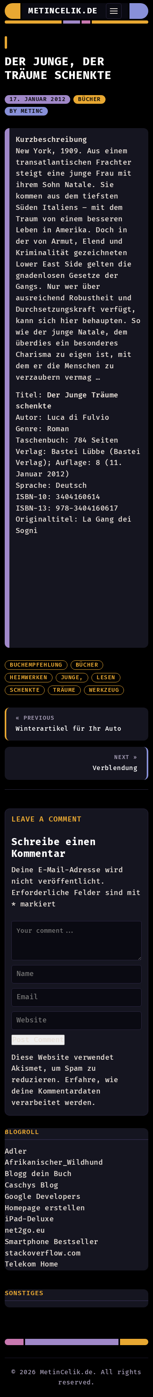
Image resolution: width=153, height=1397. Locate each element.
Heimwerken (28, 677)
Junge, (72, 677)
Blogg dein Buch (38, 1173)
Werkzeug (104, 690)
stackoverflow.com (42, 1253)
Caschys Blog (31, 1185)
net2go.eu (25, 1230)
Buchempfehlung (36, 665)
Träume (64, 690)
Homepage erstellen (45, 1208)
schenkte (25, 690)
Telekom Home (31, 1264)
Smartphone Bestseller (51, 1241)
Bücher (89, 99)
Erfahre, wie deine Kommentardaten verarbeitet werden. (64, 1091)
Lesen (106, 677)
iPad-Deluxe (29, 1219)
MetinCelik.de (63, 11)
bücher (87, 665)
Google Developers (42, 1196)
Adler (16, 1151)
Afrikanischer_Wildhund (54, 1162)
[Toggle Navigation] (114, 11)
